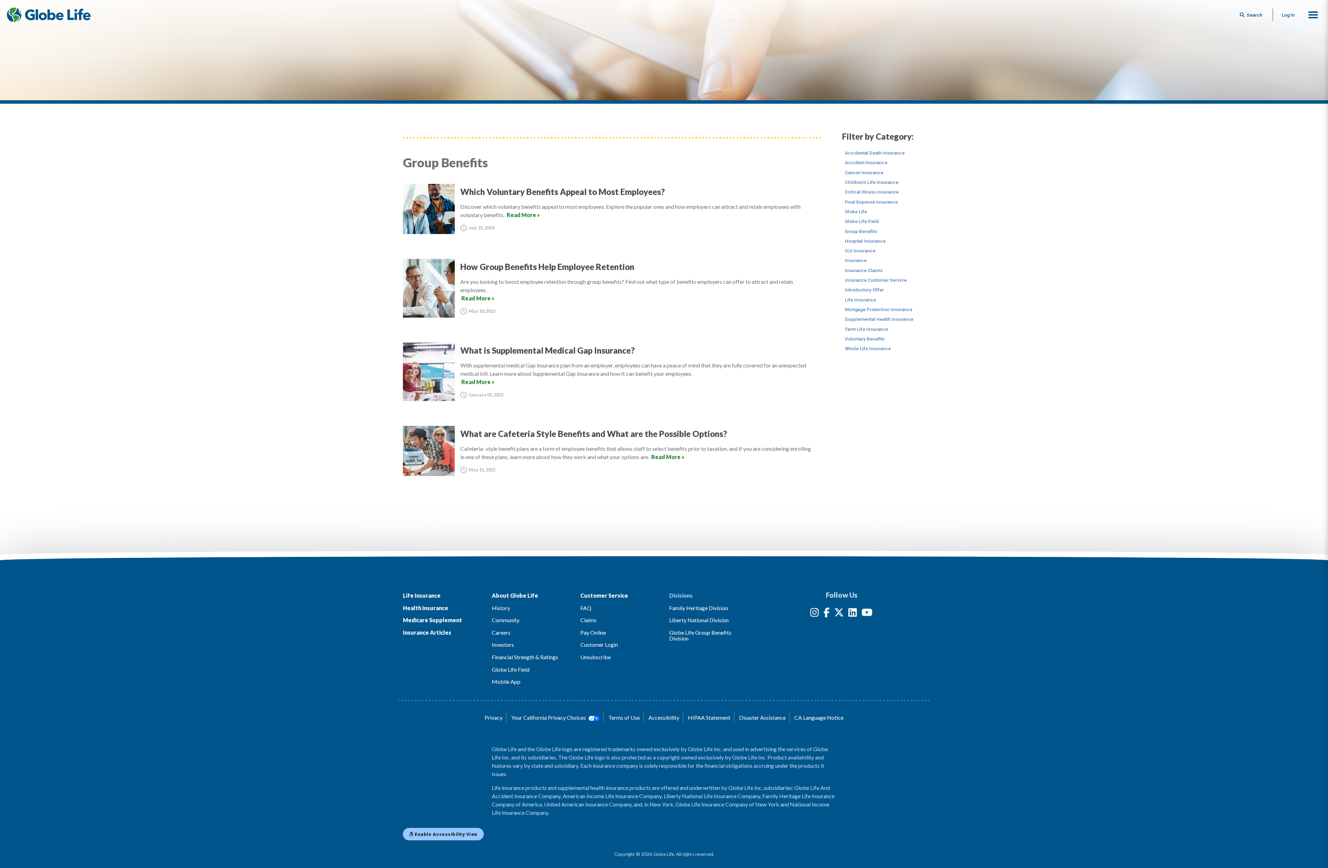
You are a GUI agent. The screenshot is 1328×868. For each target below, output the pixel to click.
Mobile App (506, 681)
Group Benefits (861, 231)
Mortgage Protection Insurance (878, 309)
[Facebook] (826, 613)
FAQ (585, 608)
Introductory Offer (864, 289)
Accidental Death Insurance (875, 153)
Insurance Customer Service (876, 280)
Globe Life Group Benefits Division (700, 635)
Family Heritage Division (698, 608)
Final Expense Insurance (871, 202)
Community (505, 620)
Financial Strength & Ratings (525, 657)
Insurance (856, 260)
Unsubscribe (595, 657)
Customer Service (604, 595)
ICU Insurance (860, 250)
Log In (1288, 15)
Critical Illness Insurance (872, 192)
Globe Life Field (862, 221)
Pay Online (593, 632)
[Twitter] (839, 613)
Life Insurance (860, 299)
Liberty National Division (699, 620)
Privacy (493, 717)
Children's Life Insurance (871, 182)
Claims (588, 620)
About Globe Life (515, 595)
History (501, 608)
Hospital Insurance (865, 241)
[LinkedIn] (852, 613)
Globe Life (856, 211)
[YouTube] (867, 613)
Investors (503, 644)
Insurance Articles (427, 632)
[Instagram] (814, 613)
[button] (1313, 15)
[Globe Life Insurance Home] (49, 15)
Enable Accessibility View (446, 834)
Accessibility (663, 717)
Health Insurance (425, 608)
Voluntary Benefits (865, 339)
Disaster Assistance (762, 717)
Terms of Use (624, 717)
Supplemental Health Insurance (879, 319)
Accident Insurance (866, 162)
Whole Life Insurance (868, 348)
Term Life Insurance (866, 329)
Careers (501, 632)
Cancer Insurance (864, 172)
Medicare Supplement (432, 620)
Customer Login (599, 644)
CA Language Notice (818, 717)
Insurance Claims (864, 270)
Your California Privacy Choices (549, 717)
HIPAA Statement (709, 717)
